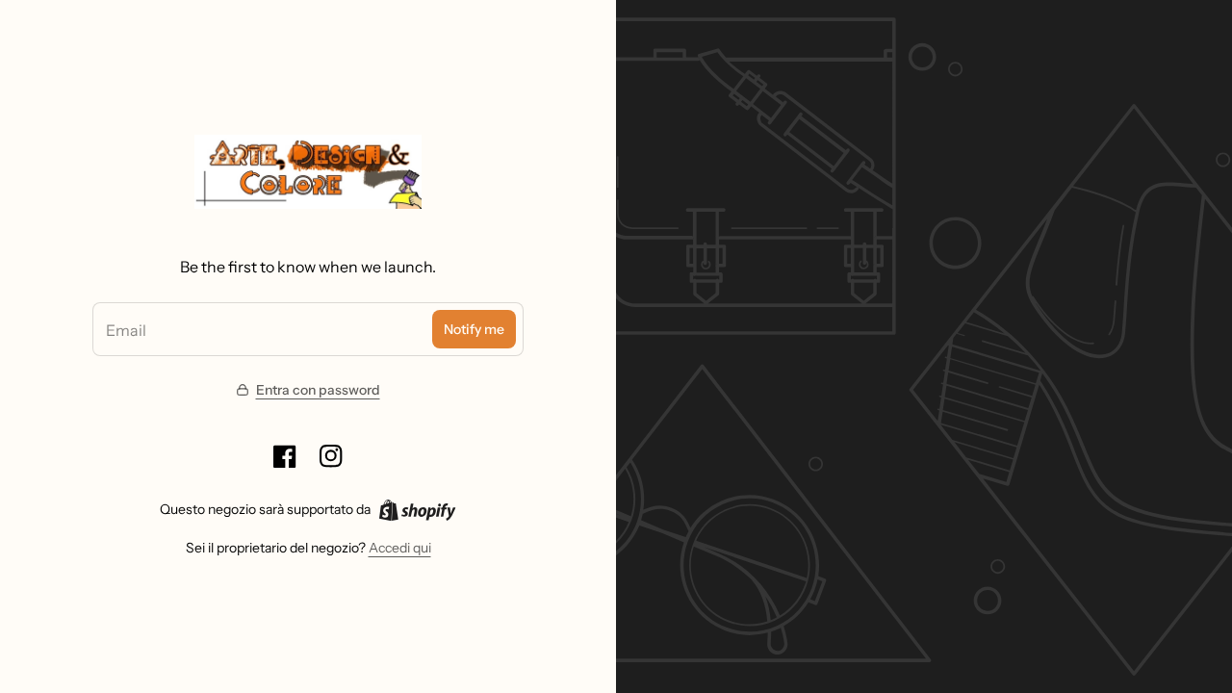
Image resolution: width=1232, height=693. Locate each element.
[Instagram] (331, 456)
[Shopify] (417, 510)
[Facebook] (284, 456)
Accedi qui (400, 547)
